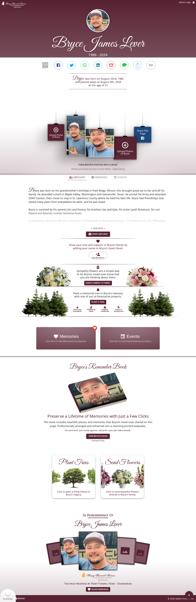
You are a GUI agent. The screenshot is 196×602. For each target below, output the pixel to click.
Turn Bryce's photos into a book (98, 165)
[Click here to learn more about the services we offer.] (98, 577)
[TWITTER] (71, 65)
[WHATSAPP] (84, 65)
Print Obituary (100, 234)
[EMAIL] (111, 65)
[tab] (77, 177)
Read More (98, 228)
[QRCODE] (45, 65)
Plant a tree (97, 302)
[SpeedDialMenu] (189, 595)
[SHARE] (137, 65)
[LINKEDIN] (98, 65)
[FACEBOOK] (58, 65)
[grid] (98, 136)
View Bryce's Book (98, 436)
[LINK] (150, 65)
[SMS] (124, 65)
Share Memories (99, 589)
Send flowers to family (98, 283)
